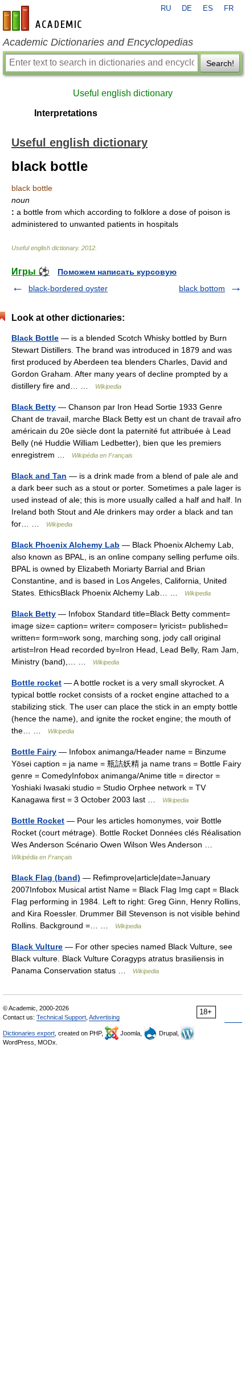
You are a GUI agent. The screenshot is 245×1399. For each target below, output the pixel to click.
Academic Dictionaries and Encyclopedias (98, 42)
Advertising (104, 1017)
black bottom (202, 288)
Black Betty (33, 406)
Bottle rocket (36, 682)
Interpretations (65, 113)
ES (208, 9)
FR (229, 9)
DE (187, 9)
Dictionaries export (29, 1033)
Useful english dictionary (123, 93)
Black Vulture (37, 946)
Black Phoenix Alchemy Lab (65, 544)
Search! (220, 63)
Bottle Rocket (37, 820)
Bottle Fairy (33, 751)
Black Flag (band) (45, 877)
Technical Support (61, 1017)
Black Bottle (35, 337)
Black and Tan (39, 475)
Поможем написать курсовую (117, 271)
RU (166, 9)
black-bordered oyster (68, 288)
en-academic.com (44, 18)
